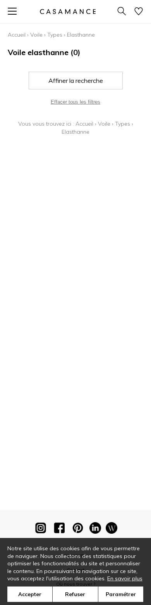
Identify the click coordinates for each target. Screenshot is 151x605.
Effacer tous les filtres (75, 102)
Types (54, 34)
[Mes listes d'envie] (138, 11)
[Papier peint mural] (111, 529)
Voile (36, 34)
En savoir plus (124, 578)
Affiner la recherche (75, 80)
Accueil (17, 34)
